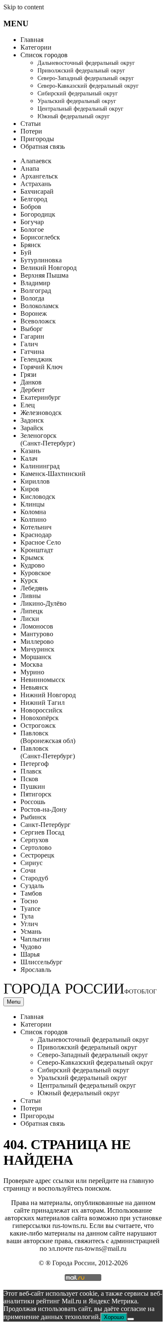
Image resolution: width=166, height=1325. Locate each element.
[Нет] (130, 1319)
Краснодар (36, 534)
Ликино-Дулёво (43, 603)
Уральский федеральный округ (76, 101)
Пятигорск (36, 794)
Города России (80, 988)
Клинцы (32, 504)
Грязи (28, 374)
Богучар (32, 221)
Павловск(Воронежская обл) (47, 736)
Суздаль (32, 885)
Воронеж (33, 313)
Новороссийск (41, 710)
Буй (25, 252)
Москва (31, 664)
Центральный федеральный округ (80, 109)
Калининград (40, 466)
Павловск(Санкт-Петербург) (47, 752)
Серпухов (34, 839)
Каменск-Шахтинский (53, 473)
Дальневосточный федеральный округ (86, 63)
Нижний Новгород (48, 695)
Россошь (32, 801)
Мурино (32, 672)
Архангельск (39, 176)
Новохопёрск (39, 717)
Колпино (33, 519)
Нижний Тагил (42, 702)
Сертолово (36, 847)
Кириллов (35, 481)
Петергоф (34, 763)
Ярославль (35, 969)
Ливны (30, 595)
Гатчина (32, 351)
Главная (31, 39)
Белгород (33, 199)
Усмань (30, 931)
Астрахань (35, 183)
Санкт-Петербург (45, 824)
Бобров (30, 206)
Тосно (29, 901)
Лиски (29, 618)
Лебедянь (34, 588)
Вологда (32, 298)
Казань (30, 450)
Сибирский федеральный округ (77, 93)
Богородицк (37, 214)
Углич (29, 923)
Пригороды (37, 138)
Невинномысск (42, 679)
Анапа (29, 168)
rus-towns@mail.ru (100, 1248)
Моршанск (36, 656)
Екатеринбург (40, 397)
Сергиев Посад (42, 832)
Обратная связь (42, 146)
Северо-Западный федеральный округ (85, 78)
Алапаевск (36, 160)
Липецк (31, 611)
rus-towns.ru (69, 1225)
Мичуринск (37, 649)
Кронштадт (36, 550)
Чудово (30, 946)
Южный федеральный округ (73, 116)
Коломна (33, 511)
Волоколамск (39, 305)
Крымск (32, 557)
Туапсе (30, 908)
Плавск (31, 771)
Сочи (28, 870)
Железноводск (41, 412)
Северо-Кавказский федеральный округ (88, 86)
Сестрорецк (37, 855)
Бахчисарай (37, 191)
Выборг (31, 328)
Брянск (30, 244)
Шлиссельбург (41, 962)
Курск (29, 580)
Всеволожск (38, 321)
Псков (29, 778)
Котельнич (36, 527)
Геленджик (36, 359)
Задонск (32, 420)
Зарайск (31, 427)
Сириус (31, 862)
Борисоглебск (40, 237)
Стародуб (34, 878)
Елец (27, 405)
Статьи (30, 123)
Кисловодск (37, 496)
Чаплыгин (35, 939)
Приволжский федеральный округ (81, 70)
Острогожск (38, 725)
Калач (28, 458)
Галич (29, 344)
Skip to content (23, 7)
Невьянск (34, 687)
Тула (27, 916)
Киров (29, 489)
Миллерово (37, 641)
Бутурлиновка (41, 260)
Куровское (35, 572)
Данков (31, 382)
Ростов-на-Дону (43, 809)
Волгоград (35, 290)
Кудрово (32, 565)
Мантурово (36, 633)
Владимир (35, 283)
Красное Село (40, 542)
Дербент (32, 389)
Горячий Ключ (41, 366)
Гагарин (32, 336)
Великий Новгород (48, 267)
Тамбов (31, 893)
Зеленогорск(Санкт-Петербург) (47, 439)
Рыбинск (33, 817)
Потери (31, 131)
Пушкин (32, 786)
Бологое (32, 229)
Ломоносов (36, 626)
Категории (36, 47)
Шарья (30, 954)
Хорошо (114, 1317)
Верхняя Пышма (44, 275)
